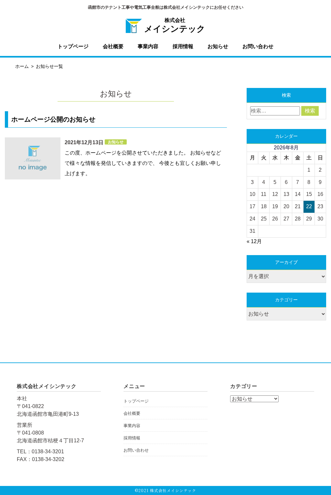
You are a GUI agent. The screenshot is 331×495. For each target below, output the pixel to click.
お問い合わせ (257, 46)
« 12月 (254, 241)
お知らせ (218, 46)
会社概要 (113, 46)
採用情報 (183, 46)
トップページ (73, 46)
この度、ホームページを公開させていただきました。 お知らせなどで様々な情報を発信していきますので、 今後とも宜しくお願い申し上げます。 (143, 163)
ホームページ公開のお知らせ (53, 119)
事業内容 (148, 46)
